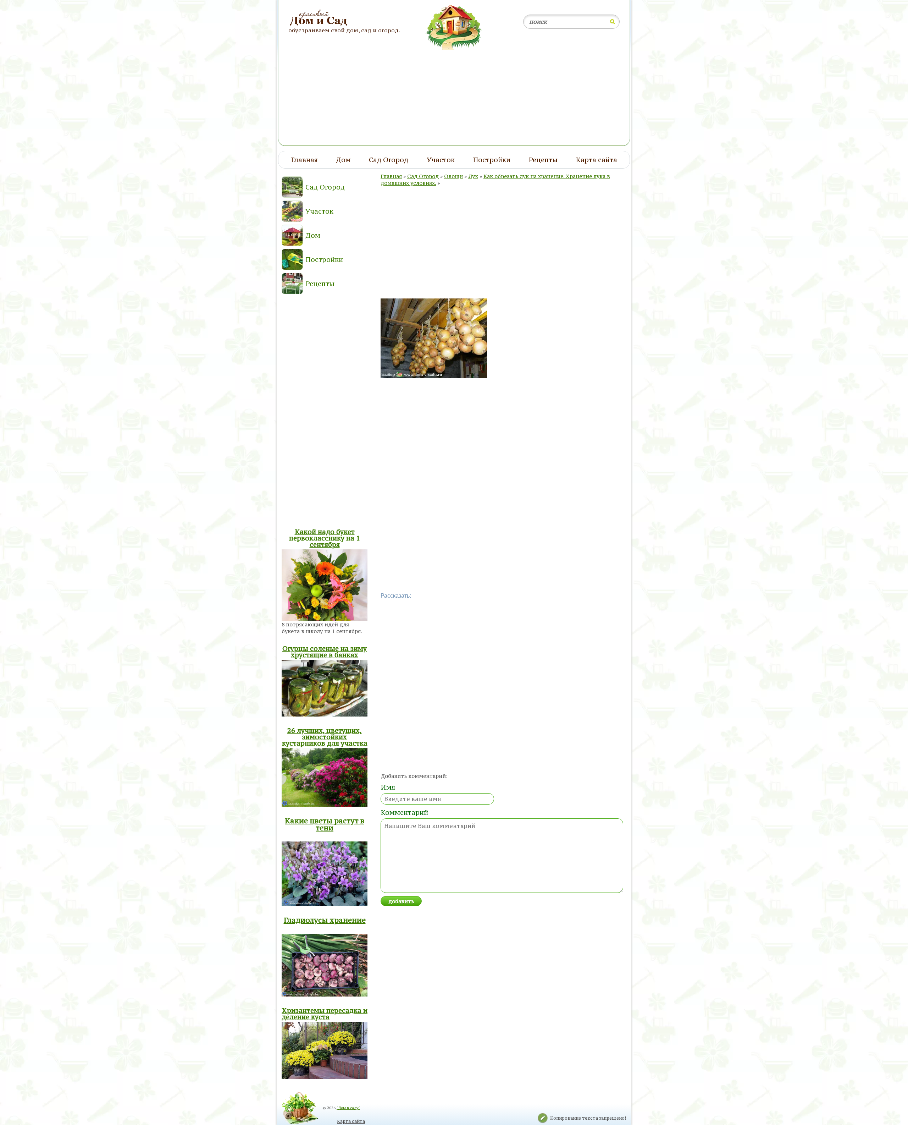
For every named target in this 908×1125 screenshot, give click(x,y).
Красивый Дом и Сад (319, 18)
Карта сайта (351, 1121)
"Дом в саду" (348, 1107)
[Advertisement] (454, 93)
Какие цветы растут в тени (324, 824)
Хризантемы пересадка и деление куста (324, 1013)
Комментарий (404, 812)
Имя (388, 787)
